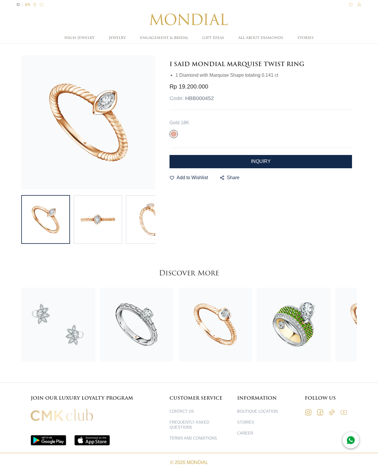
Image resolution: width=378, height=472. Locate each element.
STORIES (305, 37)
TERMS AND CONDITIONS (193, 438)
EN (27, 5)
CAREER (245, 433)
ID (18, 5)
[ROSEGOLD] (174, 134)
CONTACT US (182, 411)
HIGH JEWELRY (79, 37)
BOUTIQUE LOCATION (257, 411)
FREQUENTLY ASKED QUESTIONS (189, 424)
